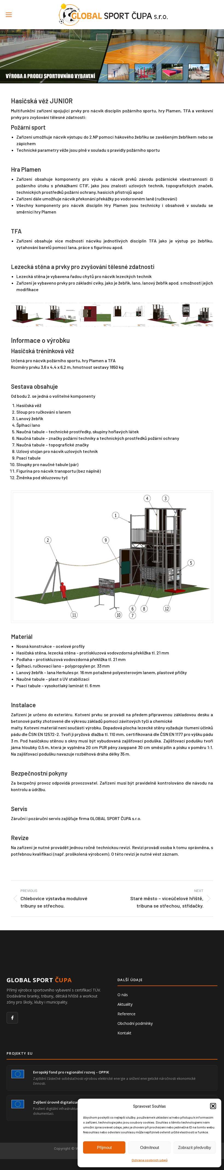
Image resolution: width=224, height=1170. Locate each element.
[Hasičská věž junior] (27, 314)
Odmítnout (149, 1147)
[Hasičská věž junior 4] (129, 314)
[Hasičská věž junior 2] (197, 314)
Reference (126, 1013)
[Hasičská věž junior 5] (95, 314)
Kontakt (124, 1033)
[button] (213, 1106)
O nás (122, 994)
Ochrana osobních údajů (149, 1160)
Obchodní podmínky (135, 1023)
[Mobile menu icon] (8, 14)
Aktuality (124, 1004)
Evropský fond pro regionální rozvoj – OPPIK (71, 1072)
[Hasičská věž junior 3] (163, 314)
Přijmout (104, 1147)
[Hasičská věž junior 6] (61, 314)
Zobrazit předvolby (194, 1147)
